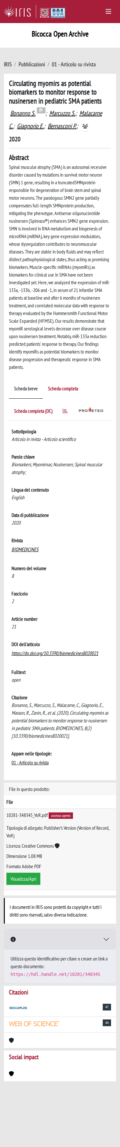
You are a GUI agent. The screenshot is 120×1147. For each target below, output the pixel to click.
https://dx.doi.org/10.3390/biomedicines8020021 (55, 653)
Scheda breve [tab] (26, 388)
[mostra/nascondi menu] (108, 11)
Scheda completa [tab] (63, 388)
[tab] (65, 412)
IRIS (8, 64)
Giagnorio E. (30, 126)
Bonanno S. (23, 113)
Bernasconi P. (62, 126)
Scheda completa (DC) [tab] (33, 411)
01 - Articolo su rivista (74, 64)
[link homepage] (20, 11)
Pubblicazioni (32, 64)
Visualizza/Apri (23, 879)
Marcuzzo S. (62, 113)
